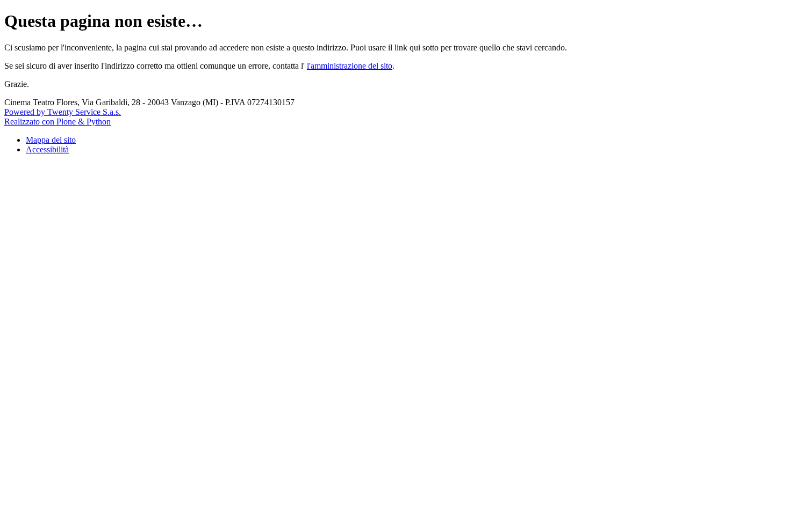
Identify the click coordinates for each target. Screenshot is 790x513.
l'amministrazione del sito (349, 65)
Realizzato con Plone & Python (57, 121)
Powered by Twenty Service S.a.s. (62, 111)
